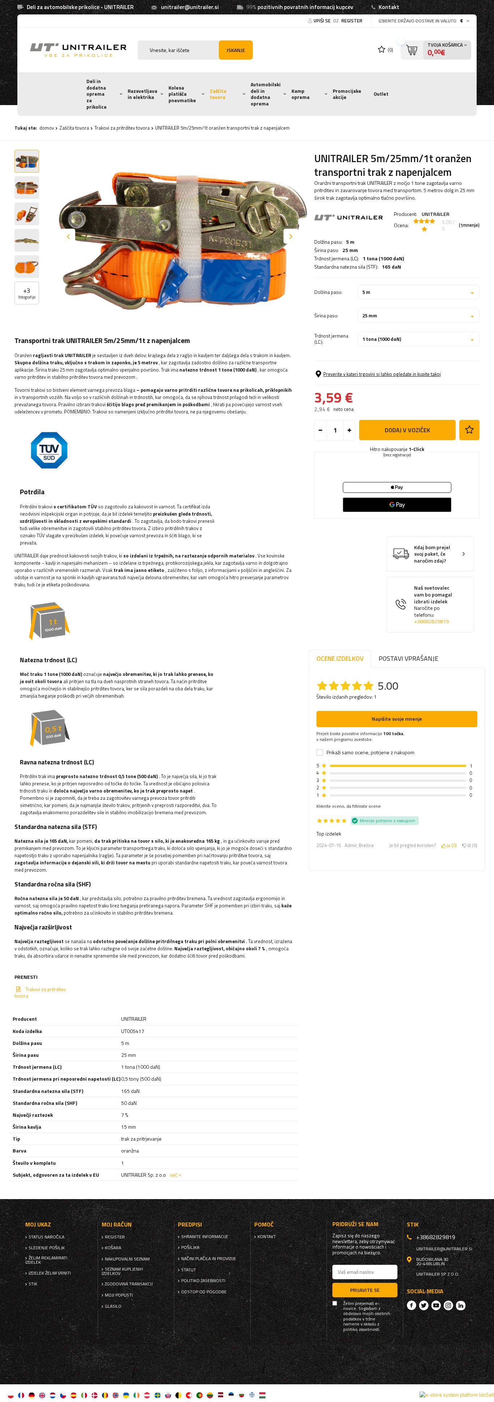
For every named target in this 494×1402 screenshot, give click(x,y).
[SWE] (157, 1395)
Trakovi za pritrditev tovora (122, 127)
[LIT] (210, 1395)
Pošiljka (190, 1247)
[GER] (31, 1395)
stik (33, 1284)
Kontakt (389, 7)
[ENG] (42, 1395)
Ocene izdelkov (339, 658)
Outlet (381, 93)
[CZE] (63, 1395)
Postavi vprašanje (408, 658)
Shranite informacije (204, 1236)
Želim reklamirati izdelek (46, 1260)
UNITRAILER (436, 214)
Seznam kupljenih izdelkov (122, 1271)
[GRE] (252, 1395)
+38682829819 (431, 621)
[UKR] (126, 1395)
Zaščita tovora (218, 94)
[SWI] (189, 1395)
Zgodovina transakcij (129, 1284)
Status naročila (46, 1237)
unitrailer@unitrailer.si (190, 7)
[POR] (199, 1395)
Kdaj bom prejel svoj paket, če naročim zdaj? (432, 554)
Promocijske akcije (347, 94)
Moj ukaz (38, 1224)
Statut (188, 1270)
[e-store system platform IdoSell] (457, 1395)
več (173, 1175)
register (351, 20)
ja (450, 845)
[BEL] (178, 1395)
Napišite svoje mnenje (397, 718)
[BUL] (241, 1395)
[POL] (10, 1395)
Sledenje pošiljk (47, 1248)
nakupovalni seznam (127, 1259)
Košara (113, 1248)
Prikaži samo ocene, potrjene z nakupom (370, 752)
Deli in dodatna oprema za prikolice (96, 94)
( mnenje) (469, 225)
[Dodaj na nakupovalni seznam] (469, 430)
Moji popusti (119, 1295)
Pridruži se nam (355, 1224)
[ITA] (84, 1395)
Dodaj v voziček (407, 430)
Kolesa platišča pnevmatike (182, 94)
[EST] (231, 1395)
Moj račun (117, 1224)
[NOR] (115, 1395)
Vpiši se (323, 20)
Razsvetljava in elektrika (142, 94)
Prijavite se (365, 1290)
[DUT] (52, 1395)
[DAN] (94, 1395)
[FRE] (21, 1395)
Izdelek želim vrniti (50, 1273)
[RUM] (105, 1395)
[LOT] (220, 1395)
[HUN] (262, 1395)
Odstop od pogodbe (204, 1292)
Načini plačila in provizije (208, 1258)
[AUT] (147, 1395)
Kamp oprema (300, 94)
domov (46, 127)
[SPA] (73, 1395)
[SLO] (168, 1395)
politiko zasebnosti (203, 1281)
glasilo (113, 1306)
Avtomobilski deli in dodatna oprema (266, 94)
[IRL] (136, 1395)
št (471, 845)
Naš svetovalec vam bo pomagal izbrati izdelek (433, 605)
